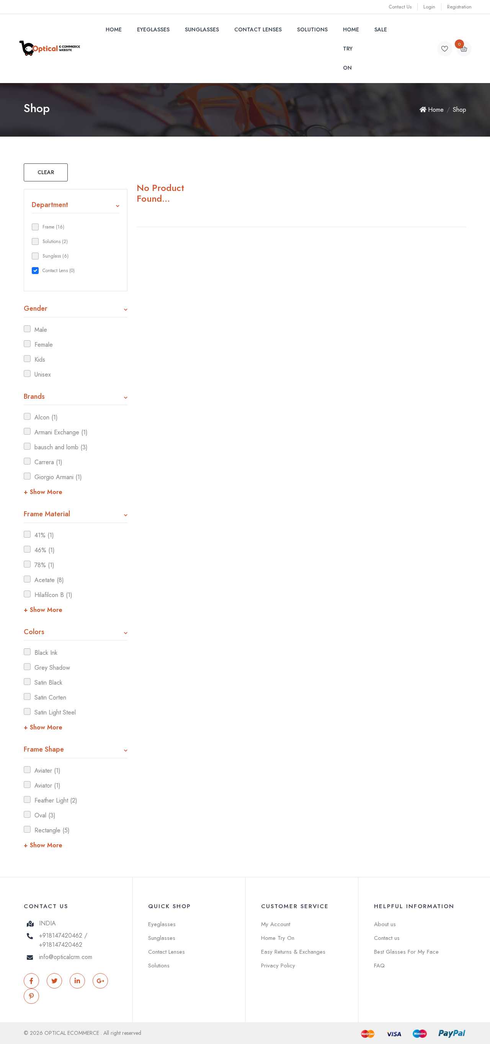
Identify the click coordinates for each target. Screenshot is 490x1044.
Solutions (312, 29)
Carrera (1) (48, 462)
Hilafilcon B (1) (53, 595)
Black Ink (45, 652)
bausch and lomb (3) (61, 447)
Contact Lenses (258, 29)
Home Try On (351, 49)
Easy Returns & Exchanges (293, 952)
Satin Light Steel (55, 712)
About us (385, 924)
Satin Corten (50, 697)
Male (40, 329)
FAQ (379, 965)
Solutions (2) (55, 241)
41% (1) (44, 535)
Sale (380, 29)
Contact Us (400, 6)
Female (43, 344)
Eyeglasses (153, 29)
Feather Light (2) (55, 800)
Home (114, 29)
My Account (275, 924)
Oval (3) (45, 815)
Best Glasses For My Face (406, 952)
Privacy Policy (278, 965)
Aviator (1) (47, 785)
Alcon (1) (46, 417)
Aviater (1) (47, 770)
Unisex (42, 374)
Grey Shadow (52, 667)
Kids (39, 359)
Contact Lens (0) (58, 270)
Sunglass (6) (55, 256)
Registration (459, 6)
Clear (46, 172)
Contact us (387, 938)
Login (429, 6)
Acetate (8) (49, 580)
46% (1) (44, 550)
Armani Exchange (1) (61, 432)
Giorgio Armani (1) (58, 477)
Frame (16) (53, 226)
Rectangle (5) (52, 830)
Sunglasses (202, 29)
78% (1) (44, 565)
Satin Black (48, 682)
